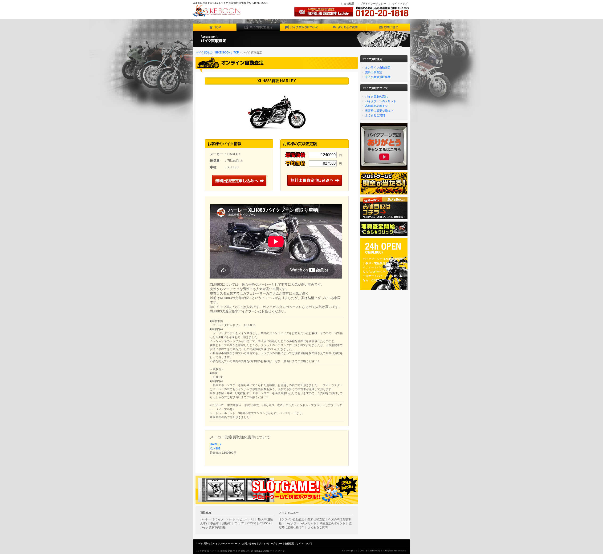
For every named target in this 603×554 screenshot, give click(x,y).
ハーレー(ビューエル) (240, 519)
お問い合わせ (249, 543)
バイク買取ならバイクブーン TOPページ (218, 543)
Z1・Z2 (239, 523)
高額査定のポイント (378, 106)
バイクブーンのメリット (380, 101)
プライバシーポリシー (373, 3)
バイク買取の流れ (376, 96)
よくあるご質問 (375, 115)
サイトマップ (399, 3)
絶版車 (226, 523)
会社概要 (349, 3)
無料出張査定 (373, 72)
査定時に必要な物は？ (379, 110)
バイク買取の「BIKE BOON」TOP (217, 52)
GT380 (251, 523)
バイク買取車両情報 (213, 527)
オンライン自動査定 (378, 67)
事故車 (214, 523)
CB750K (265, 523)
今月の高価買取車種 (378, 77)
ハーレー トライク (212, 519)
